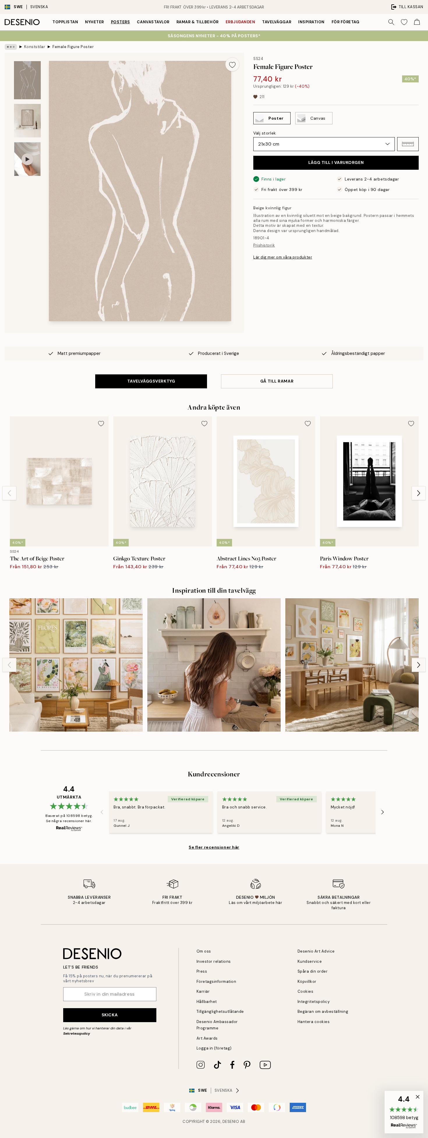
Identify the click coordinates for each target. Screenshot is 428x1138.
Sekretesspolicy (76, 1033)
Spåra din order (313, 971)
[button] (408, 144)
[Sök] (391, 22)
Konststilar (34, 46)
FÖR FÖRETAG (346, 22)
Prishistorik (264, 245)
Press (202, 971)
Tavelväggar (276, 22)
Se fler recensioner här (214, 847)
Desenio (230, 1121)
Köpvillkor (307, 981)
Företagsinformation (216, 981)
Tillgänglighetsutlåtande (220, 1011)
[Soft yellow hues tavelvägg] (352, 665)
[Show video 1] (27, 159)
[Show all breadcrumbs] (11, 47)
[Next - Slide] (419, 493)
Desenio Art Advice (316, 951)
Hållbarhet (207, 1001)
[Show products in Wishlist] (404, 22)
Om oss (204, 951)
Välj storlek (264, 133)
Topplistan (65, 22)
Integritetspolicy (314, 1001)
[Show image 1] (27, 80)
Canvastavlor (153, 22)
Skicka (110, 1014)
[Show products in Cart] (417, 22)
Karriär (203, 991)
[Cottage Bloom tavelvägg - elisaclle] (214, 665)
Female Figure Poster (73, 46)
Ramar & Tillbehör (197, 22)
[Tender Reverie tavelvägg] (76, 665)
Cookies (306, 991)
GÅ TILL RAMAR (276, 381)
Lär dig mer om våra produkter (282, 257)
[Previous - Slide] (9, 493)
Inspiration (311, 22)
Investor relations (214, 961)
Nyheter (94, 22)
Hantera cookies (314, 1021)
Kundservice (310, 961)
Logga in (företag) (214, 1048)
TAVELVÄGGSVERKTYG (151, 381)
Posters (120, 22)
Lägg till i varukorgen (336, 162)
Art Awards (207, 1038)
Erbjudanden (240, 22)
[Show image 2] (27, 120)
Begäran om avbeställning (323, 1011)
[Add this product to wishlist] (232, 64)
